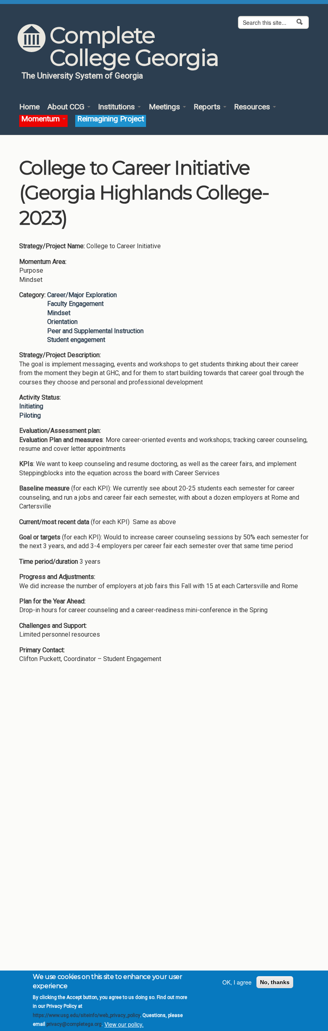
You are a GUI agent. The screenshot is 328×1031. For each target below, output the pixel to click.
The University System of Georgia (82, 75)
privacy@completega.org (74, 1024)
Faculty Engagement (75, 303)
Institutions (117, 107)
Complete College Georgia (134, 46)
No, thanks (275, 982)
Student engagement (76, 340)
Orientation (62, 322)
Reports (208, 107)
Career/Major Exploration (82, 295)
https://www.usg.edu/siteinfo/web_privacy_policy (86, 1015)
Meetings (165, 107)
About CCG (66, 107)
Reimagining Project (110, 119)
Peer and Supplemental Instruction (95, 331)
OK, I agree (237, 982)
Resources (253, 107)
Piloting (30, 415)
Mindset (58, 313)
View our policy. (124, 1024)
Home (29, 107)
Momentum (41, 119)
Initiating (31, 406)
